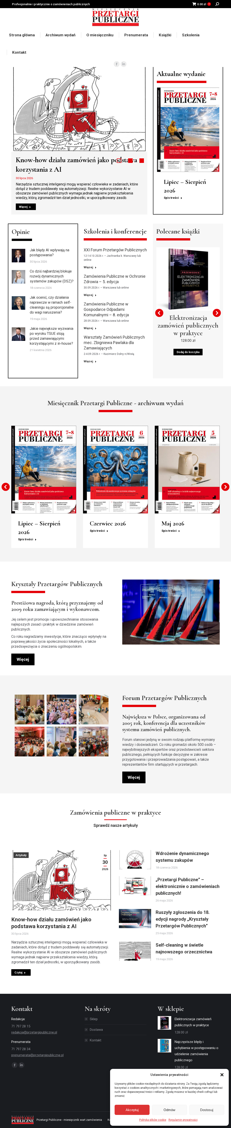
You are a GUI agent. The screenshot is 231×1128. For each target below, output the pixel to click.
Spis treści (171, 197)
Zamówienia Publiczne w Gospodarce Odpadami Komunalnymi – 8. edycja (106, 309)
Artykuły (21, 855)
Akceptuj (132, 1110)
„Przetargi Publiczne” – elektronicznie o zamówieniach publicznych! (187, 886)
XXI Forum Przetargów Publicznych (115, 249)
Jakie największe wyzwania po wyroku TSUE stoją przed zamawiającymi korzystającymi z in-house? (51, 336)
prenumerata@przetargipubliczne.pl (200, 17)
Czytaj (18, 972)
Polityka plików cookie (152, 1119)
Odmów (169, 1110)
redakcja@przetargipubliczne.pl (34, 1032)
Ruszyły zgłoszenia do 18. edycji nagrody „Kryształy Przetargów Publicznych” (183, 919)
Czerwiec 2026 (108, 523)
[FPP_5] (61, 741)
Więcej (23, 206)
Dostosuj (206, 1110)
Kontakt (95, 1040)
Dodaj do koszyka (188, 352)
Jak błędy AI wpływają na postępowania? (49, 252)
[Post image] (18, 255)
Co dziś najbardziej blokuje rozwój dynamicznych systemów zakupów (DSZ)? (52, 276)
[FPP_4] (29, 741)
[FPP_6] (61, 709)
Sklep (94, 1019)
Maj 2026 (173, 523)
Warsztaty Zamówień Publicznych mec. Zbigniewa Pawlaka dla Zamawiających (114, 342)
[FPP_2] (94, 741)
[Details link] (188, 130)
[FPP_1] (29, 709)
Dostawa (96, 1030)
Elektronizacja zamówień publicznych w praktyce (188, 325)
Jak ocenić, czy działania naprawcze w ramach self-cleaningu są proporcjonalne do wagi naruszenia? (52, 304)
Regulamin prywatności (183, 1119)
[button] (222, 1075)
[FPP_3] (94, 709)
